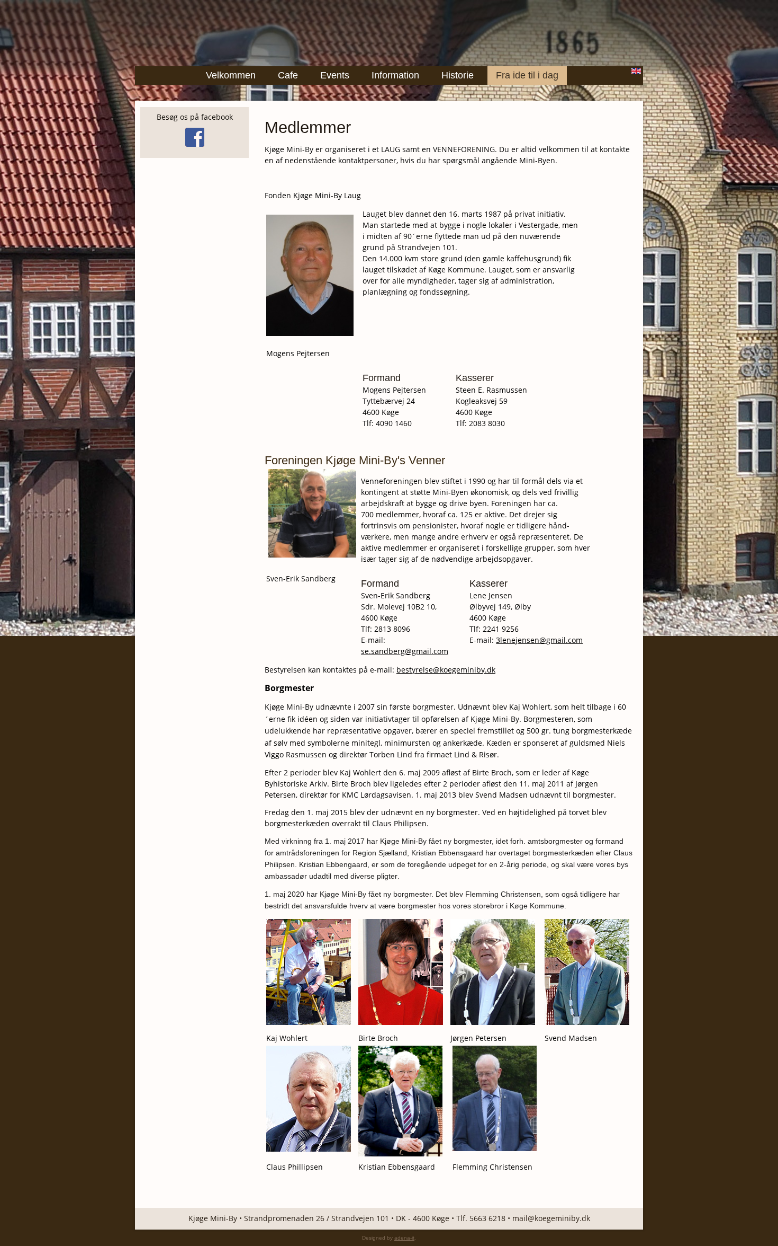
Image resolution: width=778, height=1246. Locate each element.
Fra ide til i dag (527, 75)
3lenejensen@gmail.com (539, 640)
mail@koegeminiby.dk (551, 1218)
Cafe (288, 75)
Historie (457, 75)
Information (395, 75)
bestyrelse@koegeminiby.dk (445, 670)
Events (334, 75)
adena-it (404, 1238)
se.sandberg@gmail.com (404, 651)
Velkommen (231, 75)
